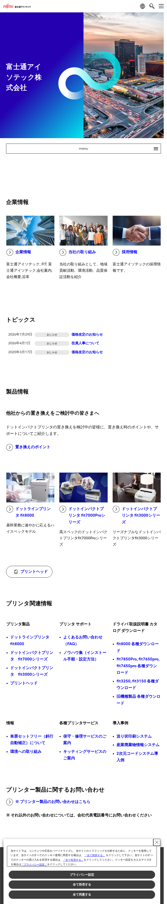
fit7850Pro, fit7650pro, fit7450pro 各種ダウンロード (138, 666)
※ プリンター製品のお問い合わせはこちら (52, 801)
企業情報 (23, 252)
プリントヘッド (24, 683)
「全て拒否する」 (73, 860)
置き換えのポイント (32, 447)
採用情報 (129, 252)
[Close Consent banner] (156, 842)
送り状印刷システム (134, 736)
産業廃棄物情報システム (138, 745)
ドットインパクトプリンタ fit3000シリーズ (141, 515)
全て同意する (82, 894)
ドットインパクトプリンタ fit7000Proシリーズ (86, 515)
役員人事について (85, 343)
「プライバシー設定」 (34, 864)
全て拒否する (82, 884)
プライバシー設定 (82, 874)
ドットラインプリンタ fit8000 (33, 512)
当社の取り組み (82, 252)
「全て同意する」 (94, 855)
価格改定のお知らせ (87, 334)
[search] (151, 5)
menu (117, 148)
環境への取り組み (26, 751)
